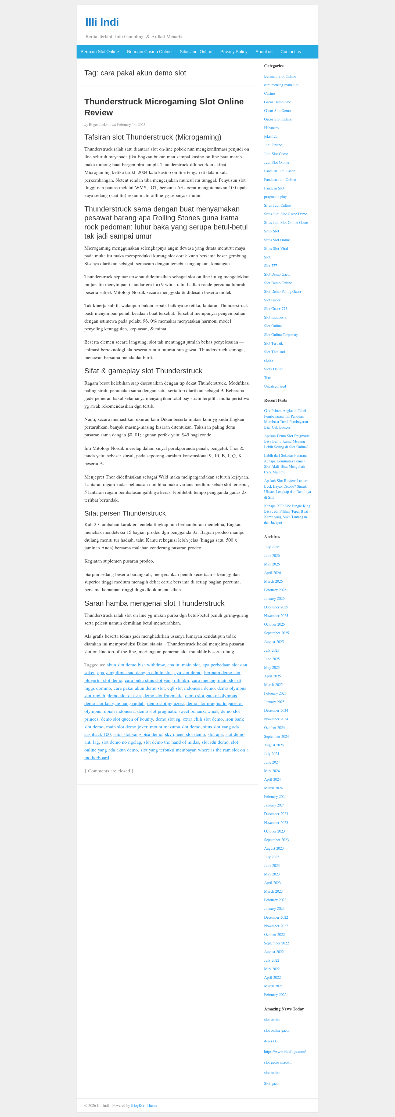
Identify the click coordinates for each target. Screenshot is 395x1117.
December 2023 (276, 813)
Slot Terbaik (273, 343)
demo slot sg (168, 719)
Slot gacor (272, 1083)
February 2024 (275, 796)
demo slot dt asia (124, 695)
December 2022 (276, 917)
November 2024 (276, 718)
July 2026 (271, 546)
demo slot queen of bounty (127, 719)
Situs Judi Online (196, 51)
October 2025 (274, 624)
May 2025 (272, 667)
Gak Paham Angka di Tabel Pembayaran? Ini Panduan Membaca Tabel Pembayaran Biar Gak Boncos (286, 419)
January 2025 (274, 701)
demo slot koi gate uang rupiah (114, 703)
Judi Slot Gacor (276, 153)
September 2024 (276, 736)
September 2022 (276, 943)
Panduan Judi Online (280, 179)
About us (264, 51)
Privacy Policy (233, 51)
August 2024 (274, 744)
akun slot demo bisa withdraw (136, 664)
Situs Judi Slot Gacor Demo (285, 213)
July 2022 (271, 960)
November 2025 (276, 615)
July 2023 (271, 856)
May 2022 (272, 968)
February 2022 (275, 994)
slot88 (269, 360)
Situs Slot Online (277, 239)
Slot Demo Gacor (277, 274)
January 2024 (274, 805)
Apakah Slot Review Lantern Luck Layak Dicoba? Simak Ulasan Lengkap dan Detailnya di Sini (287, 489)
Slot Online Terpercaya (281, 334)
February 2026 (275, 589)
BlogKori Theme (144, 1105)
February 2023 (275, 899)
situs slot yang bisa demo (137, 734)
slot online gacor (277, 1030)
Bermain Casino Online (149, 51)
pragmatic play (275, 196)
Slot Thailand (274, 351)
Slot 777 (270, 265)
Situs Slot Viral (276, 248)
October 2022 (274, 934)
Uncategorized (275, 386)
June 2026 (272, 555)
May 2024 (272, 770)
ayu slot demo (188, 672)
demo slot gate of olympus (211, 695)
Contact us (291, 51)
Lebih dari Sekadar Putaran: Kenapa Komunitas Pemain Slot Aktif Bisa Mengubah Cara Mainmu (285, 463)
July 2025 (271, 650)
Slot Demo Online (278, 282)
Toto (267, 377)
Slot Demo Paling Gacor (282, 291)
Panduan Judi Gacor (279, 170)
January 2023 (274, 908)
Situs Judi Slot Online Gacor (286, 222)
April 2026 (272, 572)
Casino (269, 93)
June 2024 (272, 762)
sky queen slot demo (185, 734)
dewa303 (271, 1040)
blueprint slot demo (103, 680)
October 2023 (274, 831)
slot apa (215, 734)
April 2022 (272, 977)
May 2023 (272, 874)
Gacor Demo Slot (277, 101)
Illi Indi (102, 22)
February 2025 (275, 693)
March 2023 (273, 891)
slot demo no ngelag (121, 742)
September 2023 (276, 839)
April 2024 (272, 779)
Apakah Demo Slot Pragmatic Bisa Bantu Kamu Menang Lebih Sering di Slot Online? (287, 441)
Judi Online (273, 144)
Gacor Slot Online (278, 119)
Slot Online (273, 325)
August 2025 (274, 641)
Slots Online (273, 368)
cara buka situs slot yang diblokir (157, 680)
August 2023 (274, 848)
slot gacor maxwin (278, 1062)
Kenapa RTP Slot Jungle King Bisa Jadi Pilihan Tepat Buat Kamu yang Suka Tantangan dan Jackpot (287, 514)
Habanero (271, 127)
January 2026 (274, 598)
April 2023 (272, 882)
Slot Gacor (272, 299)
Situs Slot (271, 230)
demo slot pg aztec (165, 703)
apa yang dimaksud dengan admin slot (134, 672)
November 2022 (276, 925)
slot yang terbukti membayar (168, 749)
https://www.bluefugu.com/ (285, 1051)
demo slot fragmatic (162, 695)
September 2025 (276, 632)
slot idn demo (215, 742)
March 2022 (273, 985)
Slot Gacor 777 (275, 308)
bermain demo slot (222, 672)
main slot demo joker (126, 726)
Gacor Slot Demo (277, 110)
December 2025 (276, 606)
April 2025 (272, 675)
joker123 (271, 136)
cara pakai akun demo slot (139, 688)
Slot (267, 257)
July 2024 (271, 753)
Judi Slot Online (276, 162)
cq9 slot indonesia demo (191, 688)
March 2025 (273, 684)
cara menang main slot (281, 84)
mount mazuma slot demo (175, 726)
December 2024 (276, 710)
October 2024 (274, 727)
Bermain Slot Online (100, 51)
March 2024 (273, 787)
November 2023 (276, 822)
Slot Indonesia (275, 317)
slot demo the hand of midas (171, 742)
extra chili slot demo (203, 719)
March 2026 (273, 581)
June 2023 (272, 865)
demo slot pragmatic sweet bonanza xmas (177, 711)
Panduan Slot (274, 188)
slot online (272, 1019)
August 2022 (274, 951)
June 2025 (272, 658)
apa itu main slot (183, 664)
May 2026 (272, 564)
